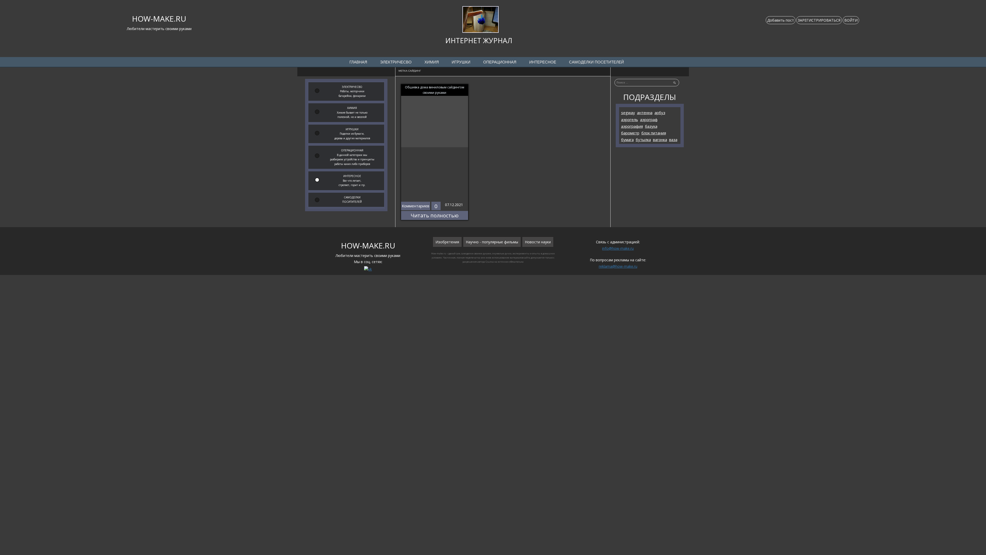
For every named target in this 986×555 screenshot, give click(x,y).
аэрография (632, 126)
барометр (630, 132)
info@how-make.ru (618, 248)
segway (628, 112)
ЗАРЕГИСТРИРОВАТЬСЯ (819, 20)
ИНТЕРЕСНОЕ (542, 62)
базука (651, 126)
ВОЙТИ (851, 20)
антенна (644, 112)
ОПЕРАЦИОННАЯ (499, 62)
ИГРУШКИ (461, 62)
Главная (358, 62)
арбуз (660, 112)
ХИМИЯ (431, 62)
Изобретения (447, 241)
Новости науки (538, 241)
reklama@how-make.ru (618, 266)
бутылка (643, 139)
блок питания (653, 132)
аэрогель (629, 119)
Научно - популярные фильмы (492, 241)
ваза (673, 139)
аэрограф (649, 119)
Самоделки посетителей (596, 62)
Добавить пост (780, 20)
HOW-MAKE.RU (159, 18)
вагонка (660, 139)
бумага (627, 139)
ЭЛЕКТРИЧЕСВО (396, 62)
